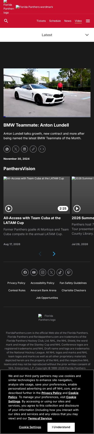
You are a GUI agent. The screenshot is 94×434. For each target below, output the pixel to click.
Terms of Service (40, 418)
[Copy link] (33, 149)
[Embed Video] (41, 149)
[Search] (6, 21)
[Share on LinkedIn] (24, 149)
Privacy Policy (52, 393)
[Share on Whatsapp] (6, 149)
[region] (47, 402)
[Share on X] (15, 149)
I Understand (61, 427)
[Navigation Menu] (88, 21)
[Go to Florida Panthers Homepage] (34, 7)
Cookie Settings (30, 427)
